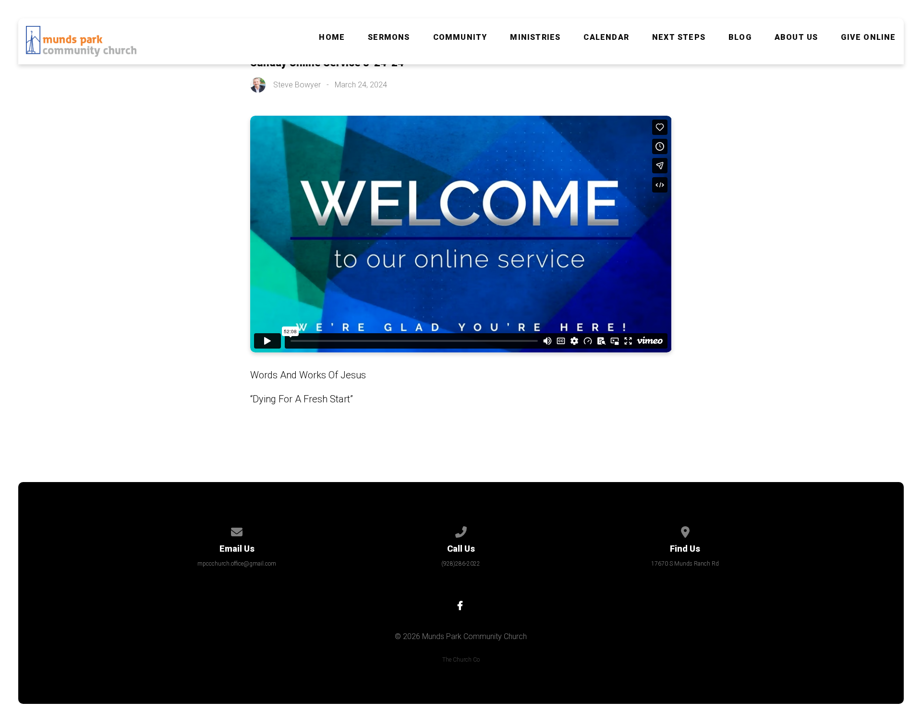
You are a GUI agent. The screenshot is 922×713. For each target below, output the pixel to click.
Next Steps (678, 37)
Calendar (606, 37)
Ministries (535, 37)
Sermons (389, 37)
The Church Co (461, 659)
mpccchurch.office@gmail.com (236, 563)
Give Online (868, 37)
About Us (796, 37)
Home (332, 37)
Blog (740, 37)
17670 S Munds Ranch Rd (685, 563)
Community (460, 37)
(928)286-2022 (460, 563)
